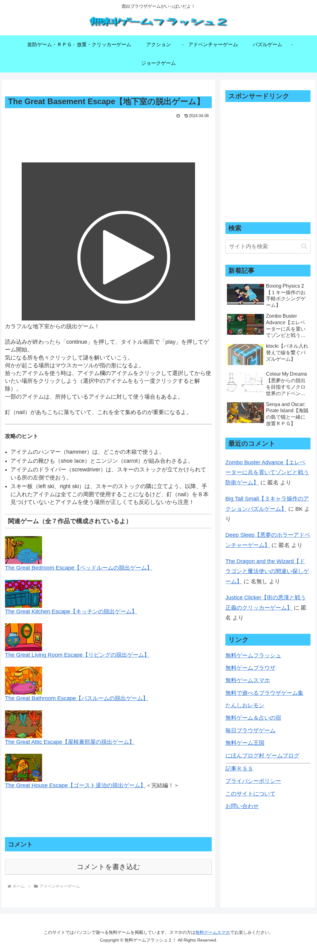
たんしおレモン (244, 705)
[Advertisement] (108, 138)
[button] (304, 246)
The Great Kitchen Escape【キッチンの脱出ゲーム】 (71, 611)
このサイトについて (250, 794)
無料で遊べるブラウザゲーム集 (264, 693)
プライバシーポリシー (253, 781)
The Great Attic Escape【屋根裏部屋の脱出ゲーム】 (70, 742)
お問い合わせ (242, 806)
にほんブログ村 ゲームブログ (262, 756)
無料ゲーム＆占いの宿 (253, 718)
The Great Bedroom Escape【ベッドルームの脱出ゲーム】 (78, 568)
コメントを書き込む (108, 867)
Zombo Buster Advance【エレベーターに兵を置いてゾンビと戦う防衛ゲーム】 (267, 472)
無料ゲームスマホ (247, 680)
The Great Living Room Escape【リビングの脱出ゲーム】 (77, 655)
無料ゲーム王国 (244, 743)
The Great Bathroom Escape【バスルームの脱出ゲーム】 (76, 698)
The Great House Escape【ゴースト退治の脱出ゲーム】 (75, 785)
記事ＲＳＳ (239, 769)
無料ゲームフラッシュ (253, 655)
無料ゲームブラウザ (250, 668)
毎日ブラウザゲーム (250, 730)
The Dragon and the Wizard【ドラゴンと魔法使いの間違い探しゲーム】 (267, 571)
